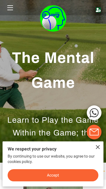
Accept (53, 175)
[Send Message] (94, 132)
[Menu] (9, 7)
